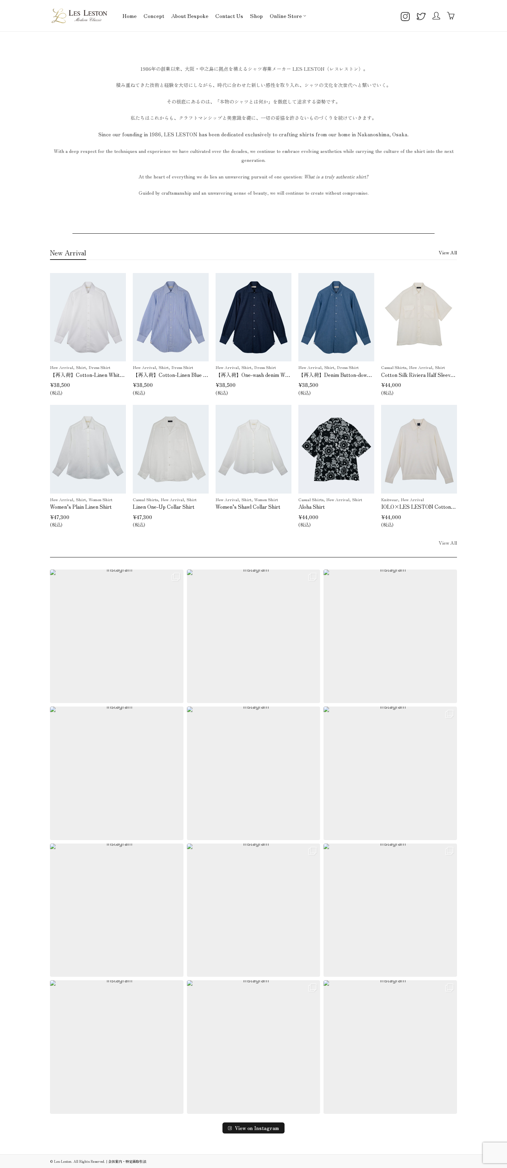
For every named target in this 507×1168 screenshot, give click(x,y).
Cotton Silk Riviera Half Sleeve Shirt (424, 374)
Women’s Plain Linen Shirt (81, 506)
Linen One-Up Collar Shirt (164, 506)
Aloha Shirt (311, 506)
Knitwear (389, 499)
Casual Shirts (393, 367)
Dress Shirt (99, 367)
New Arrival (61, 367)
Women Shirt (100, 499)
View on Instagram (257, 1128)
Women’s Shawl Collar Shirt (248, 506)
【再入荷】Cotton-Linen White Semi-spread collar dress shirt (122, 374)
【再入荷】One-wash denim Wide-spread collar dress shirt (283, 374)
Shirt (81, 367)
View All (448, 252)
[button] (116, 636)
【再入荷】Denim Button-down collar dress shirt (354, 374)
